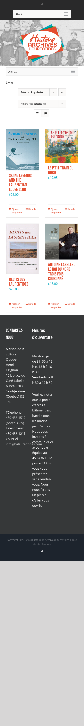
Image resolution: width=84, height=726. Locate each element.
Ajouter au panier (17, 210)
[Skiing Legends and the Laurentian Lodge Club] (22, 149)
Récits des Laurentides (18, 282)
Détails (32, 209)
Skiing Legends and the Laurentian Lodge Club (20, 182)
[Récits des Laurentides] (22, 249)
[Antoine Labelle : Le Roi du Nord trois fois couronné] (61, 242)
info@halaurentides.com (24, 444)
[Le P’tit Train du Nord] (61, 146)
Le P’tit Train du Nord (60, 170)
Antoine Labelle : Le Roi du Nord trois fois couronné (61, 271)
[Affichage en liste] (45, 113)
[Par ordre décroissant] (62, 92)
